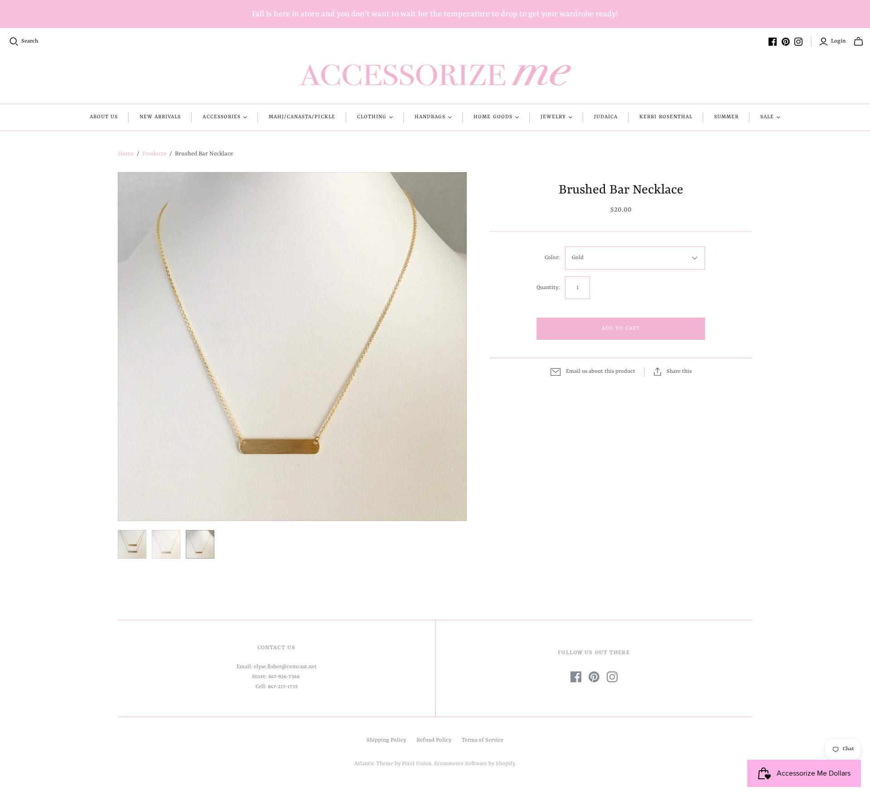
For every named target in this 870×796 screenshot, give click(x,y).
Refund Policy (433, 740)
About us (104, 117)
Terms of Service (482, 740)
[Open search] (14, 41)
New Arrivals (160, 117)
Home (126, 153)
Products (154, 153)
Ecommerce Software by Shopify (474, 764)
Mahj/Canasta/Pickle (302, 117)
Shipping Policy (386, 740)
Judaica (606, 117)
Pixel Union (416, 764)
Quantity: (548, 288)
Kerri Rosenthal (665, 117)
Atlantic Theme (373, 764)
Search (29, 41)
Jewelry (553, 117)
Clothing (372, 117)
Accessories (221, 117)
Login (838, 41)
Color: (552, 258)
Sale (767, 117)
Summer (726, 117)
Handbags (430, 117)
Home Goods (493, 117)
